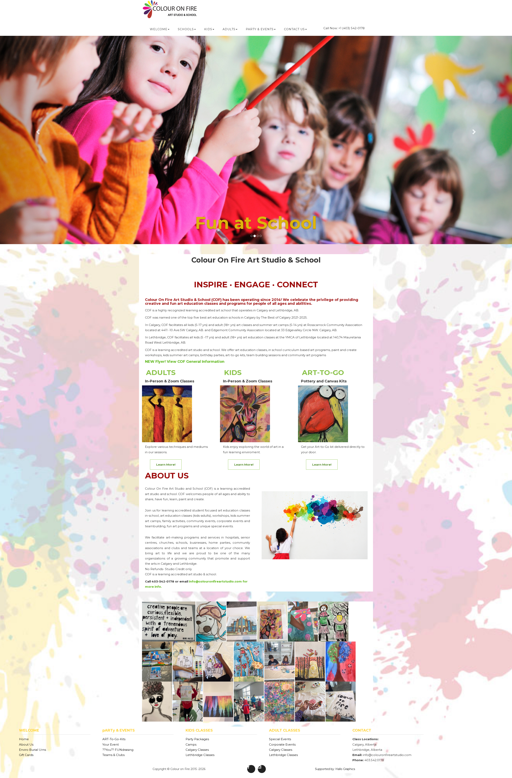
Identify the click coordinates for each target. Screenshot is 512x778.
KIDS (208, 29)
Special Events (280, 739)
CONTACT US (294, 29)
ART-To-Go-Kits (113, 739)
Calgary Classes (197, 750)
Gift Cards (26, 755)
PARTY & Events (260, 29)
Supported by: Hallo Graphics (335, 769)
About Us (26, 744)
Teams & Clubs (113, 755)
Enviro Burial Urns (32, 750)
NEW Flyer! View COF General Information (184, 361)
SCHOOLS (186, 29)
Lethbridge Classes (200, 755)
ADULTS (229, 29)
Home (24, 739)
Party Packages (197, 739)
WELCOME (158, 29)
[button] (38, 131)
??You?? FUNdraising (117, 750)
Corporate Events (282, 744)
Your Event (110, 744)
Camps (191, 744)
